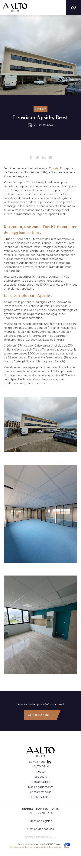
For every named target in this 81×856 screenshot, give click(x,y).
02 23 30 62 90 (43, 813)
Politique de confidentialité (22, 847)
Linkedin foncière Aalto (49, 761)
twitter (37, 157)
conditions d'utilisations (49, 847)
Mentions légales (40, 821)
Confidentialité (40, 797)
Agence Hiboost (35, 837)
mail (50, 157)
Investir (40, 771)
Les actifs (40, 776)
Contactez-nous (38, 715)
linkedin (43, 157)
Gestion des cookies (40, 829)
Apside (54, 168)
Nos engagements (40, 787)
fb (30, 157)
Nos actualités (40, 782)
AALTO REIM (15, 7)
